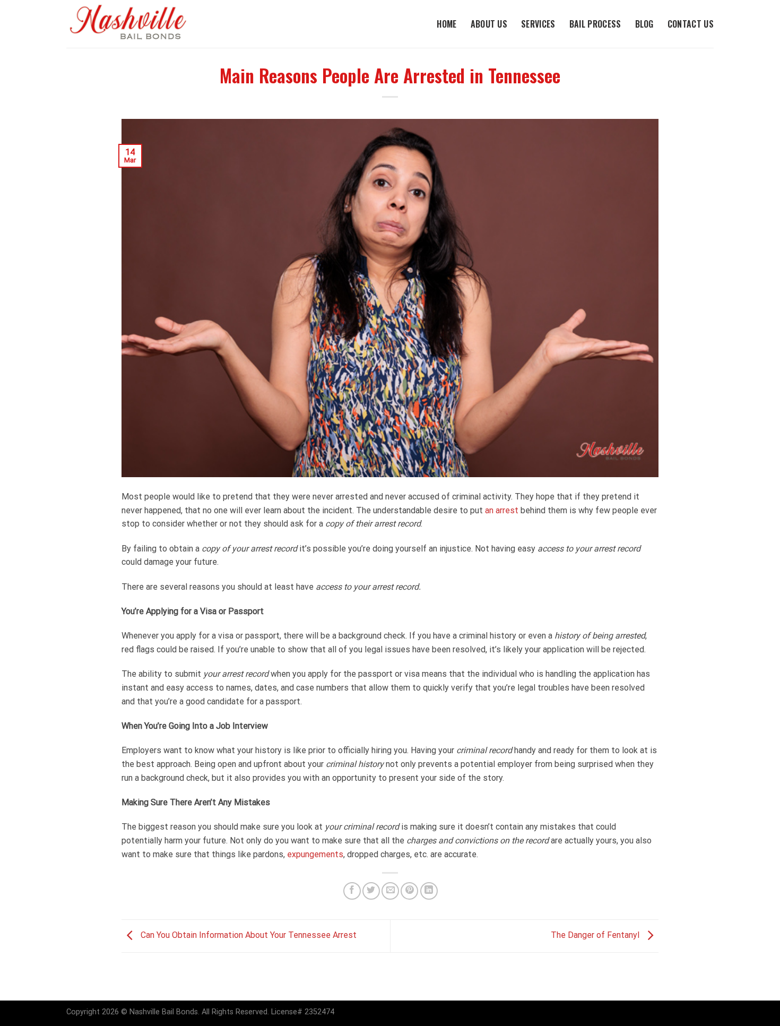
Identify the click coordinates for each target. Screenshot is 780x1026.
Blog (644, 24)
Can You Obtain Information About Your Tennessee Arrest (247, 935)
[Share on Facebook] (352, 891)
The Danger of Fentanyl (596, 935)
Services (538, 24)
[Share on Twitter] (371, 891)
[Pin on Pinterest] (409, 891)
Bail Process (595, 24)
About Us (489, 24)
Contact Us (691, 24)
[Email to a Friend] (390, 891)
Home (446, 24)
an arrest (501, 510)
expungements (315, 854)
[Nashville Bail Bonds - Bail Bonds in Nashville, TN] (138, 24)
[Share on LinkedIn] (429, 891)
